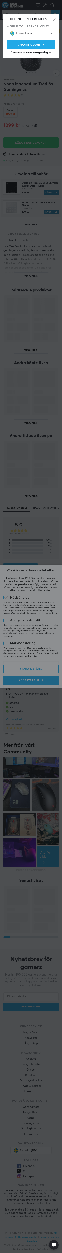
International (24, 33)
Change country (31, 44)
